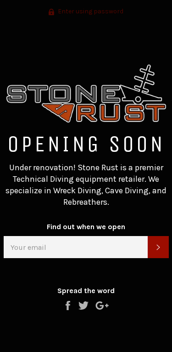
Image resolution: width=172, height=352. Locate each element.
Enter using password (89, 11)
